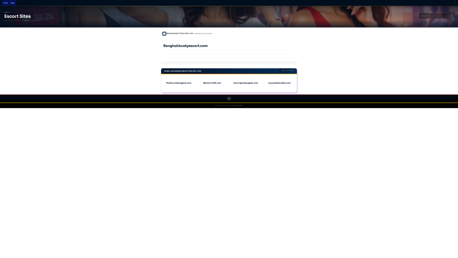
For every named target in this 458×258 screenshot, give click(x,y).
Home (5, 3)
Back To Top (286, 70)
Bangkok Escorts (203, 34)
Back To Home (291, 32)
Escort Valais (238, 105)
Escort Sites (17, 16)
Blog (12, 3)
